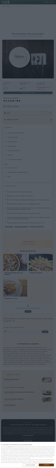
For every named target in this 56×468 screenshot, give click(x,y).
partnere (10, 446)
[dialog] (28, 455)
